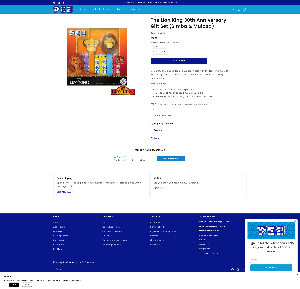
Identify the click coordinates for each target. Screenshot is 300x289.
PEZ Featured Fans (111, 227)
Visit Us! (202, 240)
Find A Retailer (157, 240)
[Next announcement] (188, 2)
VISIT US (158, 188)
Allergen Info (204, 249)
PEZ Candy (58, 244)
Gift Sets (57, 231)
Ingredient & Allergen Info (163, 231)
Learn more (66, 280)
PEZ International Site (208, 253)
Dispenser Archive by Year (115, 240)
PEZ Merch (58, 249)
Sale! (55, 222)
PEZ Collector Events (112, 231)
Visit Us (105, 222)
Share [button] (156, 138)
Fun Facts (107, 235)
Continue (271, 267)
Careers (154, 235)
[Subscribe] (97, 269)
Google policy (76, 280)
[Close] (297, 275)
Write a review (170, 158)
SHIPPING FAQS (65, 191)
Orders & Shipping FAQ (209, 235)
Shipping (154, 42)
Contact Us (156, 244)
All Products (59, 227)
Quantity (155, 46)
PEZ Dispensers (60, 235)
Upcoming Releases (111, 244)
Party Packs (59, 240)
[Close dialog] (295, 221)
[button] (83, 9)
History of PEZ (157, 227)
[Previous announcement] (112, 2)
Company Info (157, 222)
